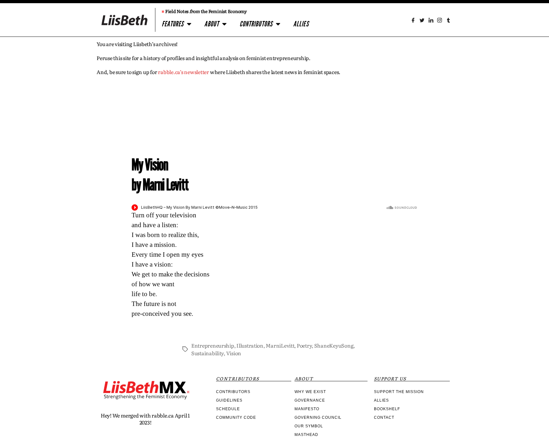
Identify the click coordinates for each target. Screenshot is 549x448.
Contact (384, 417)
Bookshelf (387, 409)
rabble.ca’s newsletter (183, 72)
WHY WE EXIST (310, 392)
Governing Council (318, 417)
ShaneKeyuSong (334, 345)
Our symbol (309, 426)
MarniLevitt (280, 345)
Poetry (304, 345)
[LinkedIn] (431, 20)
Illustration (249, 345)
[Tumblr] (448, 20)
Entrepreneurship (212, 345)
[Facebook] (413, 20)
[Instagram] (440, 20)
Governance (310, 400)
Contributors (256, 24)
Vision (233, 353)
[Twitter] (422, 20)
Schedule (228, 409)
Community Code (236, 417)
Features (173, 24)
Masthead (306, 434)
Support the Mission (399, 392)
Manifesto (307, 409)
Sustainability (207, 353)
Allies (301, 24)
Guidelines (229, 400)
